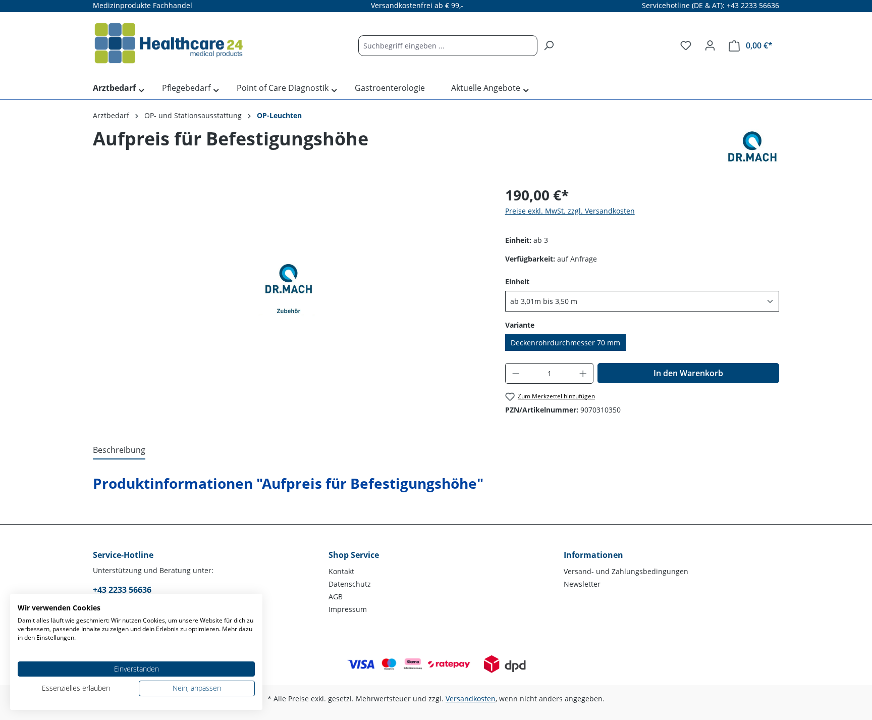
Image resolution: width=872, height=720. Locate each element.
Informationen (593, 554)
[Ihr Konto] (710, 45)
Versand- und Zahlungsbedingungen (626, 571)
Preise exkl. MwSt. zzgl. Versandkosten (570, 211)
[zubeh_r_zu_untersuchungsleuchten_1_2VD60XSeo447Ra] (289, 293)
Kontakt (341, 571)
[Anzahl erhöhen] (583, 373)
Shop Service (354, 554)
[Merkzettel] (686, 45)
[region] (289, 292)
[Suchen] (548, 45)
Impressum (348, 609)
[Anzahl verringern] (515, 373)
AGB (336, 596)
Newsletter (582, 584)
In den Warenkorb (688, 373)
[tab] (119, 450)
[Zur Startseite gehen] (168, 43)
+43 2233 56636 (122, 589)
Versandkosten (471, 698)
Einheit (517, 281)
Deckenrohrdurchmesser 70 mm (565, 342)
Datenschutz (350, 584)
